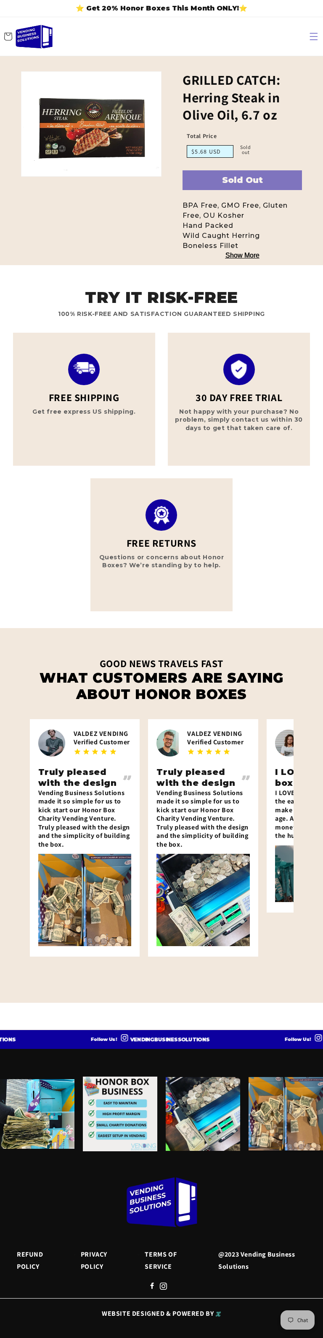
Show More (242, 255)
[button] (313, 36)
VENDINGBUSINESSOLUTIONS (153, 1039)
